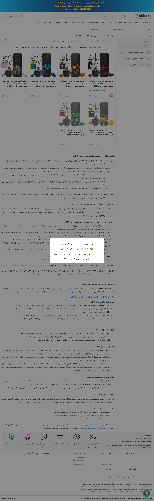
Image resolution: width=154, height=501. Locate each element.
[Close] (101, 240)
